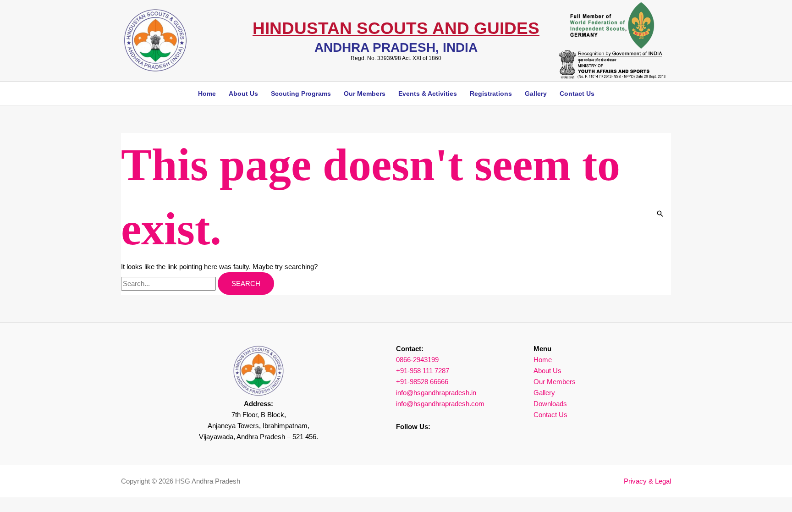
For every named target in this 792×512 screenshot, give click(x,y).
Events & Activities (427, 93)
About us (243, 93)
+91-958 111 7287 (422, 370)
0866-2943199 (417, 359)
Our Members (364, 93)
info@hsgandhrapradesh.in (436, 392)
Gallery (536, 93)
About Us (547, 370)
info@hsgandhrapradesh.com (440, 403)
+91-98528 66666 (422, 381)
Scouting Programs (301, 93)
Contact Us (577, 93)
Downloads (550, 403)
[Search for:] (169, 283)
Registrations (491, 93)
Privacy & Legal (647, 481)
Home (207, 93)
